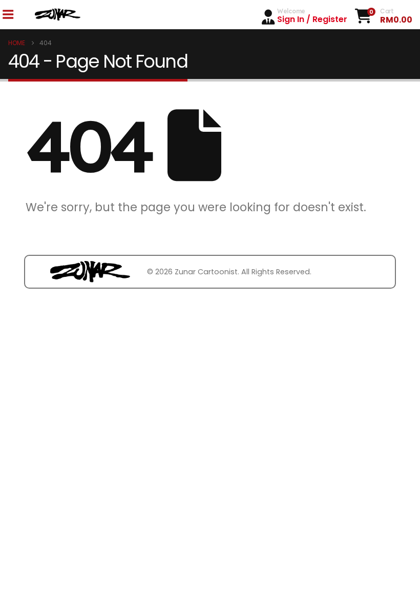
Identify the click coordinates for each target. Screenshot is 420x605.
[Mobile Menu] (7, 14)
